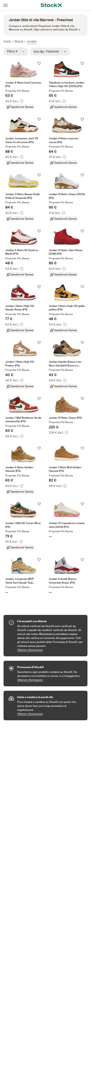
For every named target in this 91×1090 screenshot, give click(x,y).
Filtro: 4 (13, 51)
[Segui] (39, 63)
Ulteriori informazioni (50, 650)
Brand (19, 41)
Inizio (7, 41)
